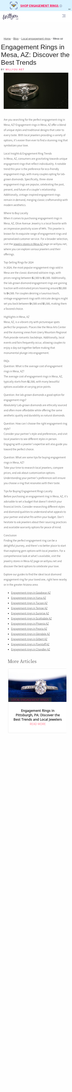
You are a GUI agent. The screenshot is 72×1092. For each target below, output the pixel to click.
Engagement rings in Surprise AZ (30, 613)
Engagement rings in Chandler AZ (30, 649)
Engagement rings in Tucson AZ (29, 603)
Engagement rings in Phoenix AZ (30, 623)
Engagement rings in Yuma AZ (28, 598)
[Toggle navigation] (64, 16)
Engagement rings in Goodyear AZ (31, 592)
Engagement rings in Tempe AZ (29, 608)
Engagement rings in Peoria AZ (29, 629)
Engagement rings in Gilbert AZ (29, 639)
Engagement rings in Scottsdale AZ (31, 618)
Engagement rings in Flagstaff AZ (30, 644)
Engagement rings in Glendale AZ (30, 634)
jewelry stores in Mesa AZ (28, 244)
